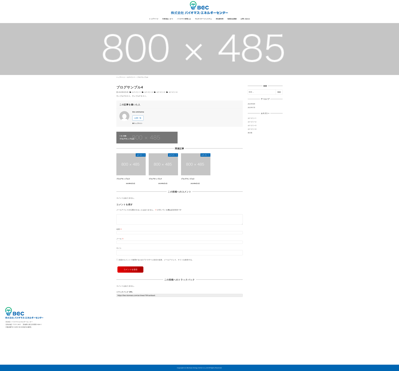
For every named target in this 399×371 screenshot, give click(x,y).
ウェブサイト (138, 123)
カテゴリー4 (173, 92)
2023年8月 (251, 104)
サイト (119, 248)
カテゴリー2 (148, 92)
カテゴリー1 (136, 92)
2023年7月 (251, 108)
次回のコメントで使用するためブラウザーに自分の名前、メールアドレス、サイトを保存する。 (156, 260)
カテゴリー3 (160, 92)
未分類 (250, 133)
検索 (279, 92)
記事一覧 (137, 118)
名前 (119, 229)
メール (120, 239)
